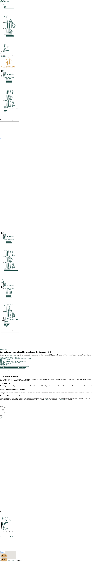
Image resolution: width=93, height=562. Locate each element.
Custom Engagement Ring (8, 106)
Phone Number (2, 411)
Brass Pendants (9, 21)
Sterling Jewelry (7, 28)
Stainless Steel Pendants (10, 105)
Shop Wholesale (3, 417)
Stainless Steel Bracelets (10, 104)
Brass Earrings (8, 18)
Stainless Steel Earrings (10, 36)
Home (3, 4)
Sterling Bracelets (9, 32)
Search (1, 55)
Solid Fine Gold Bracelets (10, 26)
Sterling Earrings (9, 30)
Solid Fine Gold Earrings (10, 24)
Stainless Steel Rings (10, 35)
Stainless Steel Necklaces (10, 37)
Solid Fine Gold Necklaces (11, 25)
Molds (5, 49)
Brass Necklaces (9, 19)
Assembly (6, 43)
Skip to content (2, 0)
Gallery (3, 9)
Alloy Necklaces (9, 13)
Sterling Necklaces (9, 31)
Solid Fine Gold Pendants (10, 27)
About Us (3, 5)
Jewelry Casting (7, 46)
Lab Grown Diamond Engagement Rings (11, 41)
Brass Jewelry (6, 16)
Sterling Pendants (9, 33)
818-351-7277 (2, 331)
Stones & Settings (7, 45)
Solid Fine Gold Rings (10, 23)
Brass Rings (8, 17)
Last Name (2, 408)
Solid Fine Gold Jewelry (8, 22)
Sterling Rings (8, 29)
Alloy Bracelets (9, 14)
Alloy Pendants (9, 15)
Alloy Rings (8, 11)
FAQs (5, 6)
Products (3, 76)
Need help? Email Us (3, 349)
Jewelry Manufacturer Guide (9, 8)
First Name (2, 407)
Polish (5, 44)
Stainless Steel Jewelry (8, 34)
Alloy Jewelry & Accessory (9, 77)
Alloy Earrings (8, 12)
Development (6, 50)
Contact (3, 51)
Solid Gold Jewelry (7, 40)
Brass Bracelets (9, 20)
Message (1, 414)
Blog (5, 7)
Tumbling (6, 47)
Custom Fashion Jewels (11, 355)
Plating (5, 48)
